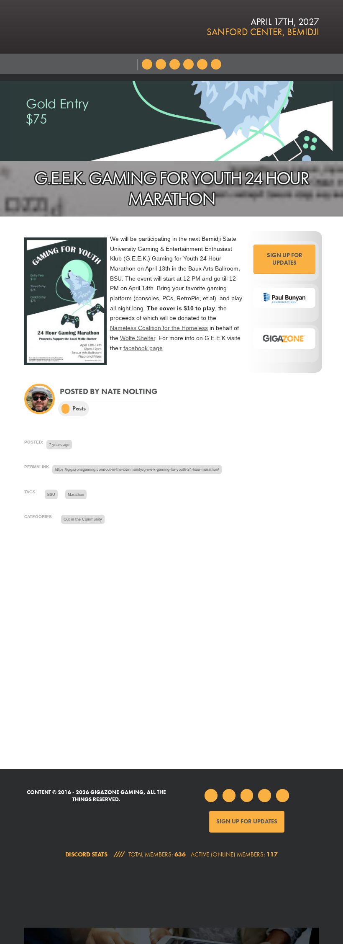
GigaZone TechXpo (96, 892)
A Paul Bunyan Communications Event (247, 892)
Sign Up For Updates (284, 258)
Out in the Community (83, 519)
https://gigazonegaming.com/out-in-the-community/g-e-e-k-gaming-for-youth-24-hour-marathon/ (137, 469)
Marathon (76, 495)
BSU (51, 495)
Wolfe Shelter (137, 338)
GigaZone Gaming (109, 27)
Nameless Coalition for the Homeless (159, 328)
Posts (78, 408)
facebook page (143, 348)
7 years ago (59, 445)
